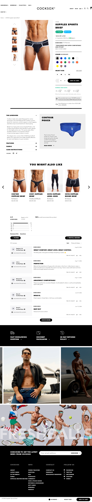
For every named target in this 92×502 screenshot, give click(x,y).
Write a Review (75, 238)
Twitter (69, 472)
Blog (76, 8)
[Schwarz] (57, 58)
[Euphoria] (65, 66)
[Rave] (57, 66)
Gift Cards (32, 485)
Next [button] (16, 65)
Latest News (14, 472)
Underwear (4, 5)
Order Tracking (34, 470)
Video (12, 476)
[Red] (61, 62)
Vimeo (68, 479)
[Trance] (61, 66)
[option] (14, 30)
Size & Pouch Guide (35, 481)
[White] (77, 58)
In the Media (14, 474)
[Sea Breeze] (73, 62)
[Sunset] (77, 62)
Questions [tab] (23, 234)
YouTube (69, 476)
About (71, 8)
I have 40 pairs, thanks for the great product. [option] (68, 46)
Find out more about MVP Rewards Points (69, 99)
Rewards (31, 487)
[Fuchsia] (69, 62)
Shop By (3, 12)
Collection (22, 5)
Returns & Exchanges (36, 483)
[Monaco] (61, 58)
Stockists (31, 476)
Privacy (31, 489)
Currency (31, 479)
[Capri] (65, 58)
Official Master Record (19, 479)
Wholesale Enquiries (53, 474)
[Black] (73, 58)
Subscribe (74, 453)
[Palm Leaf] (65, 62)
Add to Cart (74, 80)
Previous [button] (16, 25)
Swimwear (13, 5)
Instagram (70, 474)
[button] (68, 43)
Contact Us (50, 470)
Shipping (31, 472)
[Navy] (57, 62)
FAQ (29, 474)
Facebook (69, 470)
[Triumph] (69, 58)
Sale (29, 5)
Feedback (49, 472)
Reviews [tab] (14, 234)
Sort (68, 243)
